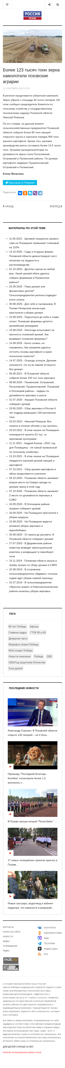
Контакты (8, 927)
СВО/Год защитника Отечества (27, 662)
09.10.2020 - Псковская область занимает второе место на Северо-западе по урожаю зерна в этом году (33, 482)
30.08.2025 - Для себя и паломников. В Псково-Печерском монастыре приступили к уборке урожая (32, 308)
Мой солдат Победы (21, 650)
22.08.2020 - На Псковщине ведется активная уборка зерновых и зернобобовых (30, 526)
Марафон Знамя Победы (24, 644)
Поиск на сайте (11, 932)
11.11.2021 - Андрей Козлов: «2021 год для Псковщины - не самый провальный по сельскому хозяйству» (33, 447)
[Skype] (30, 193)
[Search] (57, 4)
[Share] (49, 4)
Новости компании (20, 656)
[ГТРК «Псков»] (32, 15)
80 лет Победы (17, 626)
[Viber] (35, 193)
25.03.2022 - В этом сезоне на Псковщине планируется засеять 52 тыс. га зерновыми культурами (34, 434)
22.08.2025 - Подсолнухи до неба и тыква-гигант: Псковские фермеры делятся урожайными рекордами (34, 321)
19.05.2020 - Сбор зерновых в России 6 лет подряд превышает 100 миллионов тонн (32, 412)
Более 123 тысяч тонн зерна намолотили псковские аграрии (31, 75)
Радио (6, 951)
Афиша (34, 626)
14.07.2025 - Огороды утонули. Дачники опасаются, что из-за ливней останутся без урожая (32, 365)
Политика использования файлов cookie (22, 1052)
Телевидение (10, 946)
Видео (6, 941)
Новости (8, 936)
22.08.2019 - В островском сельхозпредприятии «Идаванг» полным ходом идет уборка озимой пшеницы (33, 574)
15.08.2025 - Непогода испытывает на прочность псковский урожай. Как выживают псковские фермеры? (31, 334)
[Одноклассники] (25, 193)
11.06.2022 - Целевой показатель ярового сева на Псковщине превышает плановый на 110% (34, 243)
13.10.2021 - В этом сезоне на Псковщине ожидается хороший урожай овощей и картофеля (34, 460)
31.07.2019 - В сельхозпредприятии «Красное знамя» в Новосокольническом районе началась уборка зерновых (33, 587)
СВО (49, 656)
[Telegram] (40, 193)
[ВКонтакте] (20, 193)
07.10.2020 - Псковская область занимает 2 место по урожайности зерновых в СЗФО (33, 495)
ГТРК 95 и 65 (38, 632)
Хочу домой (16, 668)
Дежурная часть (18, 638)
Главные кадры (18, 632)
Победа (38, 656)
